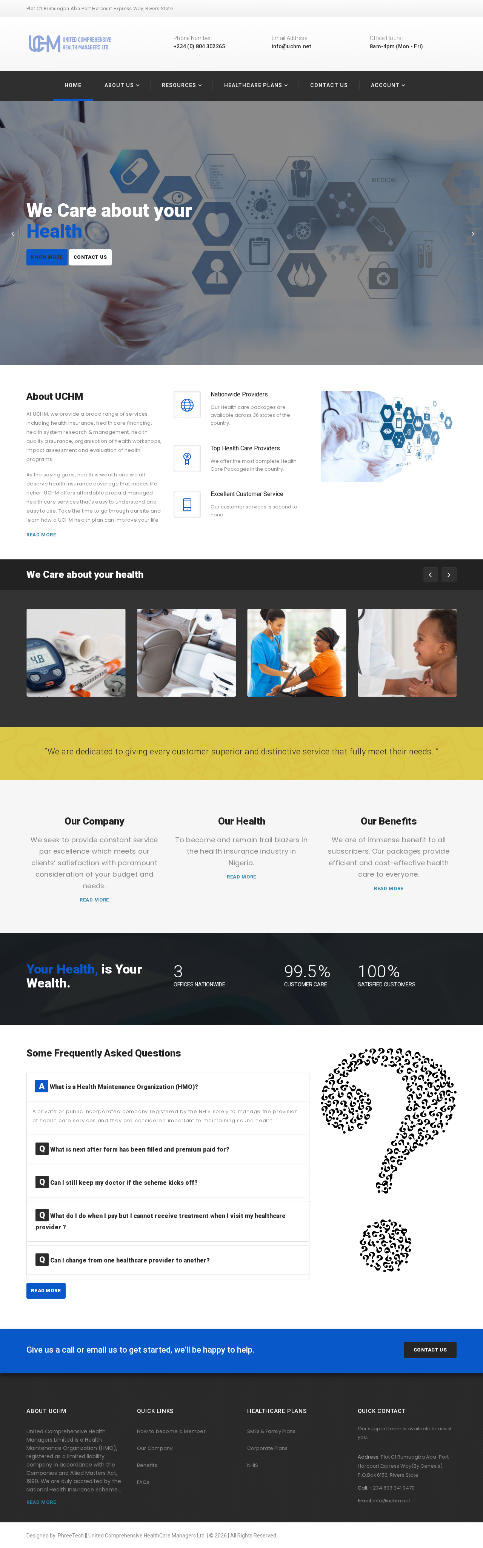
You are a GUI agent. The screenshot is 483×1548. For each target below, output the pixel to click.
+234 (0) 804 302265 (199, 46)
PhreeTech (71, 1536)
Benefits (147, 1465)
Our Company (155, 1448)
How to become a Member (171, 1431)
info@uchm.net (291, 46)
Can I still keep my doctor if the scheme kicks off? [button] (118, 1182)
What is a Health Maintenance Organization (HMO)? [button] (118, 1086)
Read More (41, 535)
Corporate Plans (267, 1448)
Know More (49, 241)
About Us (119, 85)
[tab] (168, 1086)
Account (385, 85)
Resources (179, 85)
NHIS (252, 1465)
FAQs (143, 1482)
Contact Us (329, 85)
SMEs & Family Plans (271, 1431)
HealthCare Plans (253, 85)
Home (73, 85)
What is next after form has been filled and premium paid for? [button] (134, 1149)
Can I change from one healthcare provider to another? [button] (124, 1260)
